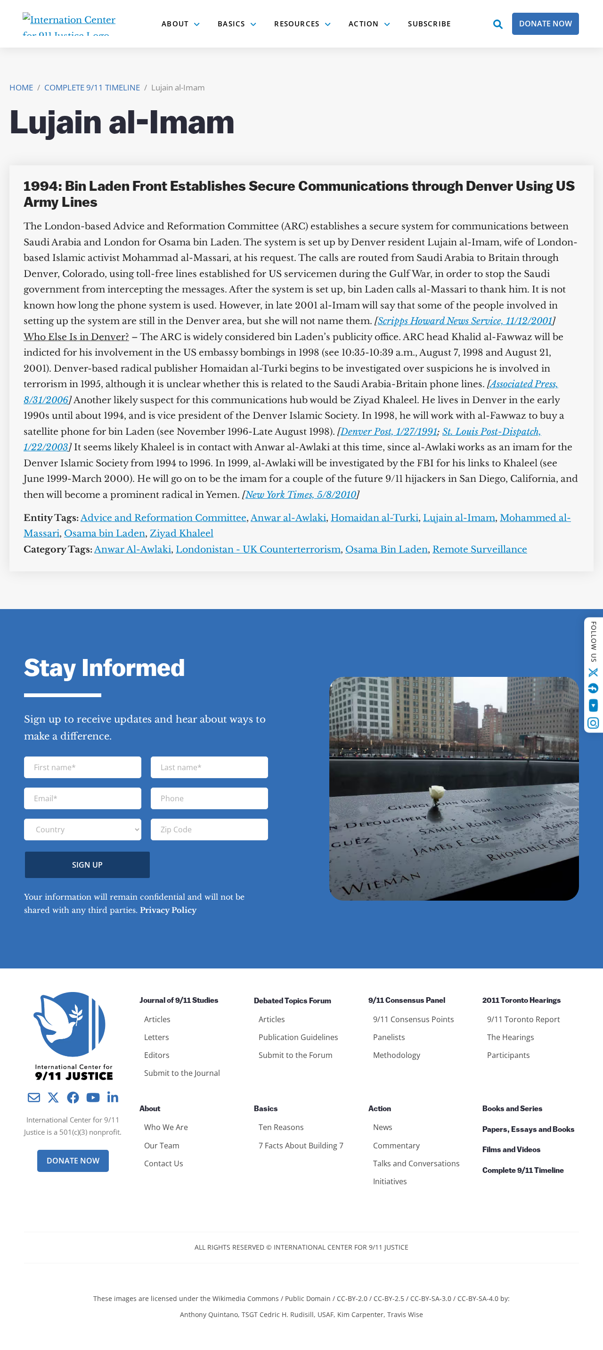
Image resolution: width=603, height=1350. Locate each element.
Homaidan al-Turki (374, 517)
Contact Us (163, 1163)
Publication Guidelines (298, 1037)
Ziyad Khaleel (181, 533)
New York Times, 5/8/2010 (300, 494)
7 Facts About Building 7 (301, 1145)
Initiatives (390, 1181)
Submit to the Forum (296, 1055)
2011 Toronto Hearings (521, 1001)
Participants (508, 1055)
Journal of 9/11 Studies (179, 1001)
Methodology (396, 1055)
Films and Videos (511, 1150)
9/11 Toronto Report (523, 1019)
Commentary (396, 1145)
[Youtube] (593, 705)
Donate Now (545, 23)
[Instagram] (593, 723)
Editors (157, 1055)
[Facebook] (593, 688)
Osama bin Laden (104, 533)
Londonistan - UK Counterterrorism (258, 549)
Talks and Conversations (416, 1163)
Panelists (389, 1037)
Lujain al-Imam (459, 517)
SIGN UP (87, 865)
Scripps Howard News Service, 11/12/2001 (465, 321)
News (382, 1127)
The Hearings (510, 1037)
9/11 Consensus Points (413, 1019)
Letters (156, 1037)
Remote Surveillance (479, 549)
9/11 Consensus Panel (406, 1001)
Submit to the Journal (182, 1073)
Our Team (161, 1145)
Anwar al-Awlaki (288, 517)
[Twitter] (593, 672)
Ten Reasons (281, 1127)
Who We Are (166, 1127)
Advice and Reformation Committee (163, 517)
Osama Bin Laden (386, 549)
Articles (157, 1019)
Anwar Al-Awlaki (132, 549)
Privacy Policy (168, 910)
